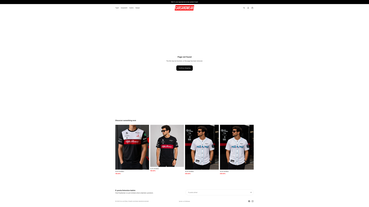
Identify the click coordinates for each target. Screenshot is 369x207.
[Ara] (244, 8)
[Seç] (146, 166)
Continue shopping (184, 68)
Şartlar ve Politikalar (184, 201)
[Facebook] (249, 201)
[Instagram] (252, 201)
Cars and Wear (124, 201)
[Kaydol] (251, 192)
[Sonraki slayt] (146, 147)
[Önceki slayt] (118, 147)
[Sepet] (252, 8)
